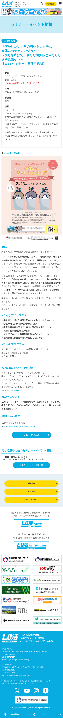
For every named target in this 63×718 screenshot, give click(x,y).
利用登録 (50, 4)
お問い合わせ (24, 681)
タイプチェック (31, 500)
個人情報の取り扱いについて (40, 681)
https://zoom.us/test (10, 390)
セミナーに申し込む (31, 435)
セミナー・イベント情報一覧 (31, 465)
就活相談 (31, 491)
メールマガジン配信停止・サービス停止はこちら (17, 683)
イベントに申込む (12, 153)
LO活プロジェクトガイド (9, 681)
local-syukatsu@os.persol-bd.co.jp (17, 660)
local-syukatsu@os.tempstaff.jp (20, 426)
